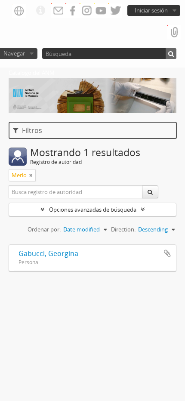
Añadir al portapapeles (167, 253)
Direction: (123, 229)
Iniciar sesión (151, 10)
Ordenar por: (44, 229)
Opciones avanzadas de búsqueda (92, 209)
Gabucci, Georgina (48, 253)
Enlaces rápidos (40, 11)
